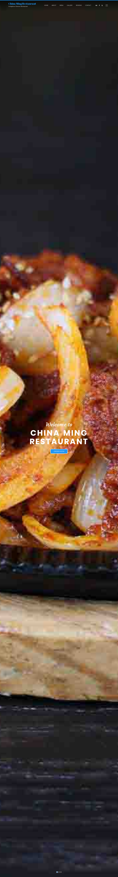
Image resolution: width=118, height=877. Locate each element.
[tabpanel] (59, 438)
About (54, 5)
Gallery (69, 5)
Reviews (79, 5)
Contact (88, 5)
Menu (61, 5)
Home (46, 5)
